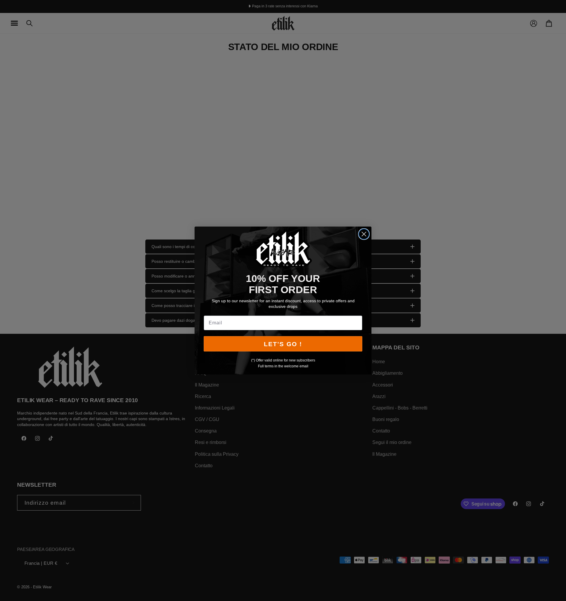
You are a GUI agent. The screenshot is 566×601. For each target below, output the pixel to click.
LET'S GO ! (283, 344)
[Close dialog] (364, 234)
